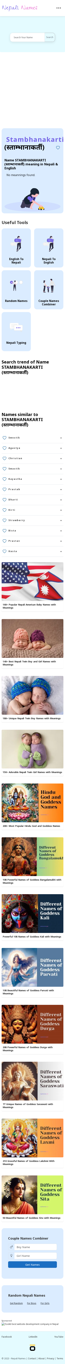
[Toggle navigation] (58, 8)
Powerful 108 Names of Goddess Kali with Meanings (32, 936)
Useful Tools (15, 222)
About (41, 1358)
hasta (12, 551)
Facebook (7, 1336)
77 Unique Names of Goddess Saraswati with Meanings (28, 1105)
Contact (32, 1358)
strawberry (16, 520)
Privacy (50, 1358)
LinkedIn (33, 1336)
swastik (14, 468)
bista (12, 530)
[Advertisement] (32, 90)
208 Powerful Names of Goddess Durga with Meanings (28, 1049)
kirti (11, 509)
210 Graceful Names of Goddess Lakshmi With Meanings (28, 1162)
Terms (60, 1358)
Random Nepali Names (26, 1295)
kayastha (15, 479)
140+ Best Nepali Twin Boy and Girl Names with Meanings (29, 663)
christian (15, 458)
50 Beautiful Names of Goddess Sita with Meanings (31, 1217)
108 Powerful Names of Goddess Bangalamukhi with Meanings (32, 881)
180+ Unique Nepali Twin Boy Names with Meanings (31, 718)
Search (49, 37)
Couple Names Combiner (28, 1238)
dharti (13, 499)
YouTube (58, 1336)
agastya (14, 448)
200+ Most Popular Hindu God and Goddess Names (31, 826)
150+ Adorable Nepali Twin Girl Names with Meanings (32, 772)
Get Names (32, 1264)
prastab (14, 489)
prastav (14, 540)
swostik (14, 437)
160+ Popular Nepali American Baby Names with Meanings (29, 606)
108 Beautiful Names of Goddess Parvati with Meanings (28, 992)
